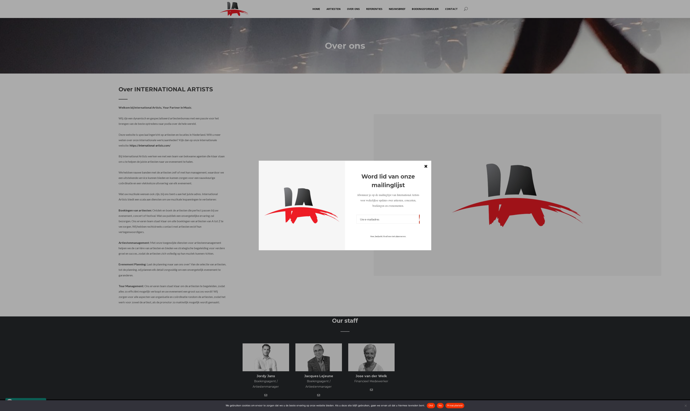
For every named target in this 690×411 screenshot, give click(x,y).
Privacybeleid (455, 405)
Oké (431, 405)
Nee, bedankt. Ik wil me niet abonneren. (388, 236)
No (440, 405)
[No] (685, 405)
